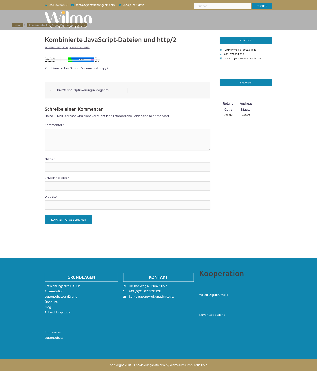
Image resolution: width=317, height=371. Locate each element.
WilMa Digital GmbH (213, 295)
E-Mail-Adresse (57, 178)
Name (50, 159)
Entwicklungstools (58, 312)
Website (51, 197)
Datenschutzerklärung (61, 297)
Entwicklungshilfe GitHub (62, 286)
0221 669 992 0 (58, 5)
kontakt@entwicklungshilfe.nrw (95, 5)
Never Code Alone (212, 315)
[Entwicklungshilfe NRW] (68, 20)
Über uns (51, 302)
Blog (48, 307)
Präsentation (54, 291)
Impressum (53, 332)
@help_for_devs (133, 5)
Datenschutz (54, 338)
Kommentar (55, 125)
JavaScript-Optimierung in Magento (82, 90)
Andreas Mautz (80, 47)
